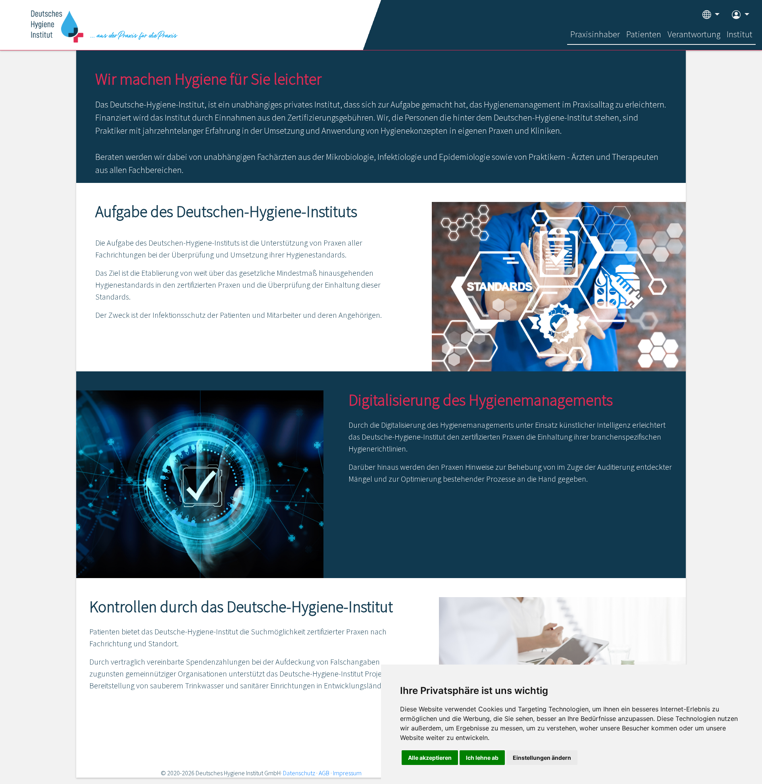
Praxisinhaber (595, 34)
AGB (324, 773)
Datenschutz (299, 773)
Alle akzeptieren (430, 757)
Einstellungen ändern (542, 757)
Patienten (643, 34)
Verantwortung (694, 34)
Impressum (347, 773)
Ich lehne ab (482, 757)
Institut (739, 34)
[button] (711, 15)
